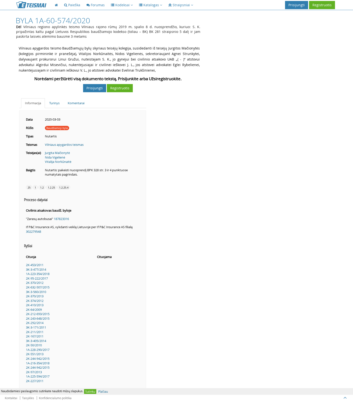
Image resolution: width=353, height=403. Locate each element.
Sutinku (90, 391)
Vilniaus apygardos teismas (64, 144)
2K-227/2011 (34, 381)
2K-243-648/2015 (37, 318)
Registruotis (322, 5)
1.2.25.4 (63, 187)
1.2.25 (51, 187)
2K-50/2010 (34, 345)
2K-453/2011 (34, 265)
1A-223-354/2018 (37, 274)
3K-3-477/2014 (36, 269)
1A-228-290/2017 (37, 350)
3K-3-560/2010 (36, 292)
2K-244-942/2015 (37, 358)
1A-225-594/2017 (37, 376)
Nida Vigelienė (55, 157)
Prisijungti (296, 5)
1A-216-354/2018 (37, 363)
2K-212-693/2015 (37, 314)
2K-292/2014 (34, 323)
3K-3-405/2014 (36, 341)
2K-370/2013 (34, 296)
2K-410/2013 (34, 305)
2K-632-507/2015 (37, 287)
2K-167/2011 (34, 336)
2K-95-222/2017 (37, 278)
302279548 (33, 231)
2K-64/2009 (34, 309)
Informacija (33, 103)
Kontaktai (11, 398)
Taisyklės (28, 398)
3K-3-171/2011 (36, 327)
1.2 (42, 187)
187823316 (61, 219)
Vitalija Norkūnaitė (58, 161)
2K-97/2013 (34, 372)
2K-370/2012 (34, 283)
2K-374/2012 (34, 301)
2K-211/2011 (34, 332)
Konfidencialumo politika (55, 398)
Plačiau (103, 391)
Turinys (54, 103)
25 (29, 187)
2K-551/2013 (34, 354)
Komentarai (76, 103)
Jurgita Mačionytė (57, 153)
